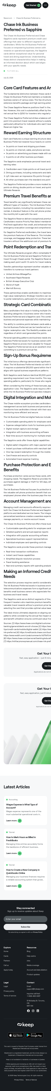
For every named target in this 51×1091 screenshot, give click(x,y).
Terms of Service (31, 1080)
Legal (6, 986)
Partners (7, 961)
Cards (6, 956)
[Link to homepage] (9, 5)
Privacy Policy (19, 1080)
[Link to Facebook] (28, 1010)
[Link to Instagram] (33, 1010)
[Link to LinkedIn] (37, 1010)
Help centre (31, 956)
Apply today (8, 970)
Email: (35, 987)
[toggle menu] (45, 5)
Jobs (28, 961)
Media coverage (33, 965)
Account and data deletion (37, 970)
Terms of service (10, 996)
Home (6, 951)
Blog (28, 951)
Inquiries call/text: (33, 995)
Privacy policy (9, 991)
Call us (6, 965)
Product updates (33, 974)
